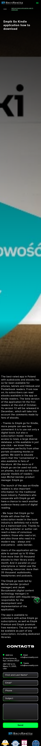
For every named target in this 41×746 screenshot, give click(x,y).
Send (20, 725)
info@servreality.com (29, 657)
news (5, 9)
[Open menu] (37, 3)
